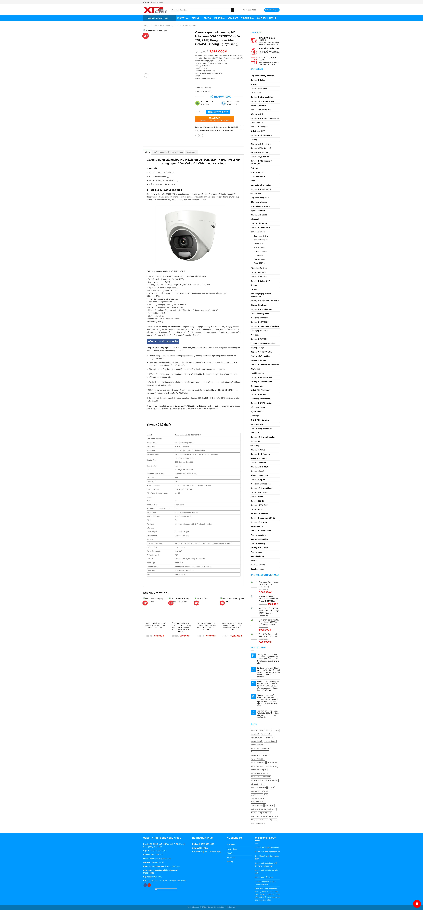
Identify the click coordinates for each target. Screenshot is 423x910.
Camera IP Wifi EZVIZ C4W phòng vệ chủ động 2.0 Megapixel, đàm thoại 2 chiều (232, 626)
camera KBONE (272, 762)
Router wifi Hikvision (259, 514)
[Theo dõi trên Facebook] (276, 2)
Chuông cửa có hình (259, 548)
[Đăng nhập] (260, 10)
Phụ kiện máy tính (258, 360)
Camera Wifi (258, 244)
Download (232, 18)
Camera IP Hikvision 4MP (261, 135)
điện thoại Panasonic (258, 823)
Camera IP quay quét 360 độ (263, 518)
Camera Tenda (257, 496)
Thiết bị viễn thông (259, 223)
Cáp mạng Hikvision (259, 330)
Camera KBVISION (258, 272)
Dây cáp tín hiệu (257, 347)
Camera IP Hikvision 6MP (261, 531)
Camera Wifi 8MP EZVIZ (261, 189)
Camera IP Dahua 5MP (260, 281)
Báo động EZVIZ (257, 526)
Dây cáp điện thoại (258, 305)
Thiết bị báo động (258, 535)
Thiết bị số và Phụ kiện (260, 356)
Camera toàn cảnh (258, 462)
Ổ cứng (254, 285)
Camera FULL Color (259, 276)
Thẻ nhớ (254, 168)
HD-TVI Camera (259, 247)
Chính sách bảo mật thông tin (267, 852)
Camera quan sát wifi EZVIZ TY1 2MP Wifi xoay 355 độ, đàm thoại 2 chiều (155, 625)
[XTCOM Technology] (155, 10)
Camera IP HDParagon (260, 454)
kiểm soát (255, 219)
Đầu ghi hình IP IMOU (260, 467)
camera (276, 730)
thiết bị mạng (269, 805)
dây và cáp (255, 784)
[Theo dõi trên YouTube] (278, 2)
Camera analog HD (259, 88)
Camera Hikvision (189, 25)
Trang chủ (147, 25)
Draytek (254, 84)
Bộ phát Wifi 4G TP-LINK (261, 352)
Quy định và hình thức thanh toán (267, 857)
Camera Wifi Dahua (259, 492)
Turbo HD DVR (259, 263)
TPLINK (254, 289)
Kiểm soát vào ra (258, 565)
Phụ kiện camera (260, 259)
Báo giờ (254, 560)
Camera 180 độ (257, 501)
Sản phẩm (158, 25)
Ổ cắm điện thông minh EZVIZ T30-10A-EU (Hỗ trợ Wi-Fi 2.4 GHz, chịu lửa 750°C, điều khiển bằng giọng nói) (181, 627)
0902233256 (202, 848)
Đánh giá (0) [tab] (191, 152)
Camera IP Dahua (258, 80)
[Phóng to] (146, 75)
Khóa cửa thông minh (260, 313)
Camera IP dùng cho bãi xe (262, 97)
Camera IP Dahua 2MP (260, 228)
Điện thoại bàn (257, 386)
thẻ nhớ (253, 813)
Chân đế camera (258, 176)
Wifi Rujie (255, 335)
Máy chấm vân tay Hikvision (262, 76)
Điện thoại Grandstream (261, 484)
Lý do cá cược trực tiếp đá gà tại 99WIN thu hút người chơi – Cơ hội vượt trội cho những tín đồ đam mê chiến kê (268, 672)
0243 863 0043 (159, 851)
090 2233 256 (156, 855)
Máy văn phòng (257, 556)
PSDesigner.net (230, 907)
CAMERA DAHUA (260, 251)
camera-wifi (255, 734)
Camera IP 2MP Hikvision (261, 403)
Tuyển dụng (247, 18)
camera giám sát (256, 741)
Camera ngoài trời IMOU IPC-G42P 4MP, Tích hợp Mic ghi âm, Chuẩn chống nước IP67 (206, 626)
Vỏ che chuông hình (259, 475)
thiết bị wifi (272, 809)
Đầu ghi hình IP (257, 114)
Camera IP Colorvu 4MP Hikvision (265, 326)
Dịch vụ (195, 18)
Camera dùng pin (258, 480)
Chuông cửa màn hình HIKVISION (265, 301)
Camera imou (256, 509)
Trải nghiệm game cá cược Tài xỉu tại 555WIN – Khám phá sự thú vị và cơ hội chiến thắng (268, 714)
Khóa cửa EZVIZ (257, 122)
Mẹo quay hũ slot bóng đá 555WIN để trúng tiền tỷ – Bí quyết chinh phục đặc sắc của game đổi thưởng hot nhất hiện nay (268, 686)
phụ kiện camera (256, 795)
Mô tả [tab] (147, 152)
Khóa (253, 181)
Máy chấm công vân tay (261, 185)
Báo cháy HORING (258, 105)
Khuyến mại (183, 18)
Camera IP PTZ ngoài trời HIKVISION (261, 162)
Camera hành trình (259, 522)
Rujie (265, 795)
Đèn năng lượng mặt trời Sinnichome (261, 295)
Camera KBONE (257, 471)
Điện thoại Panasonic (260, 318)
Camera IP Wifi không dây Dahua (265, 118)
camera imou (255, 755)
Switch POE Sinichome (260, 390)
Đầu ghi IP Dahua (258, 450)
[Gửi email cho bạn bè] (201, 135)
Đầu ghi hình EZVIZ (259, 215)
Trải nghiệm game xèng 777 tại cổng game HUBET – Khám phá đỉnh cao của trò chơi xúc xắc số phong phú (268, 658)
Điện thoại (255, 445)
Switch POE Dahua (258, 458)
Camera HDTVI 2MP (259, 505)
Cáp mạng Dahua (258, 407)
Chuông (254, 139)
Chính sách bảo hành (264, 877)
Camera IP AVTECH (259, 339)
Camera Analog (266, 734)
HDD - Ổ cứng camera (260, 206)
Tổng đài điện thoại (259, 268)
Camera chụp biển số (260, 156)
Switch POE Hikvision (260, 420)
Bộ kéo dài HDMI (258, 210)
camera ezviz (269, 737)
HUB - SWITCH (257, 172)
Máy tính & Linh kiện (259, 539)
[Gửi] (232, 10)
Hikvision (271, 788)
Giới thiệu (261, 18)
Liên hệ (272, 18)
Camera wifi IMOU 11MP (261, 148)
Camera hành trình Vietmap (262, 101)
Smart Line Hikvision (261, 236)
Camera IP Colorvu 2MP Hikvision (265, 365)
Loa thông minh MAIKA (260, 399)
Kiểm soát (265, 791)
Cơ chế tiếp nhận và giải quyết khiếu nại (265, 883)
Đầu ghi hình (256, 193)
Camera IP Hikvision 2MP (261, 377)
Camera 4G (255, 441)
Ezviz (262, 784)
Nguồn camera (257, 411)
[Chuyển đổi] (279, 232)
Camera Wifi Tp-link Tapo (262, 309)
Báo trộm (269, 730)
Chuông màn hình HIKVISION (263, 343)
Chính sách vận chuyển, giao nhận (267, 871)
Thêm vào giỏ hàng (218, 112)
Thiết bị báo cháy (258, 543)
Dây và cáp (255, 369)
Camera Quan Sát (271, 766)
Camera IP (255, 433)
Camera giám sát (172, 25)
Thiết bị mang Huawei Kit (261, 428)
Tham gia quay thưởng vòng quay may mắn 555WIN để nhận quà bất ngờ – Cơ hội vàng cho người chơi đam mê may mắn (267, 700)
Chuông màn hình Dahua (261, 382)
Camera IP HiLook (258, 394)
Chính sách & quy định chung (267, 847)
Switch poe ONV (258, 131)
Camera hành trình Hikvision (263, 437)
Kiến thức (219, 18)
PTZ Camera (258, 255)
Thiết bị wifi (256, 93)
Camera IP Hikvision (259, 127)
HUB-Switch (255, 791)
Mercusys (255, 416)
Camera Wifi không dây (259, 770)
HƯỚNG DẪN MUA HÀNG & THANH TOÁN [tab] (168, 152)
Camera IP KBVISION (259, 322)
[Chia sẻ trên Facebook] (197, 135)
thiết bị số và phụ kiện (258, 809)
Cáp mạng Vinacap (259, 202)
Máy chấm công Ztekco (261, 198)
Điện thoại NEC (257, 424)
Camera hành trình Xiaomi (262, 488)
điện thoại (273, 820)
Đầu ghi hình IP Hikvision (261, 144)
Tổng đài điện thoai (265, 813)
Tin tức (208, 18)
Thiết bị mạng (256, 552)
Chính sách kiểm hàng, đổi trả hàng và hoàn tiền (266, 864)
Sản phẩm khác (257, 569)
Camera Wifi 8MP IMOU (261, 110)
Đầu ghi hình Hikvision (260, 152)
